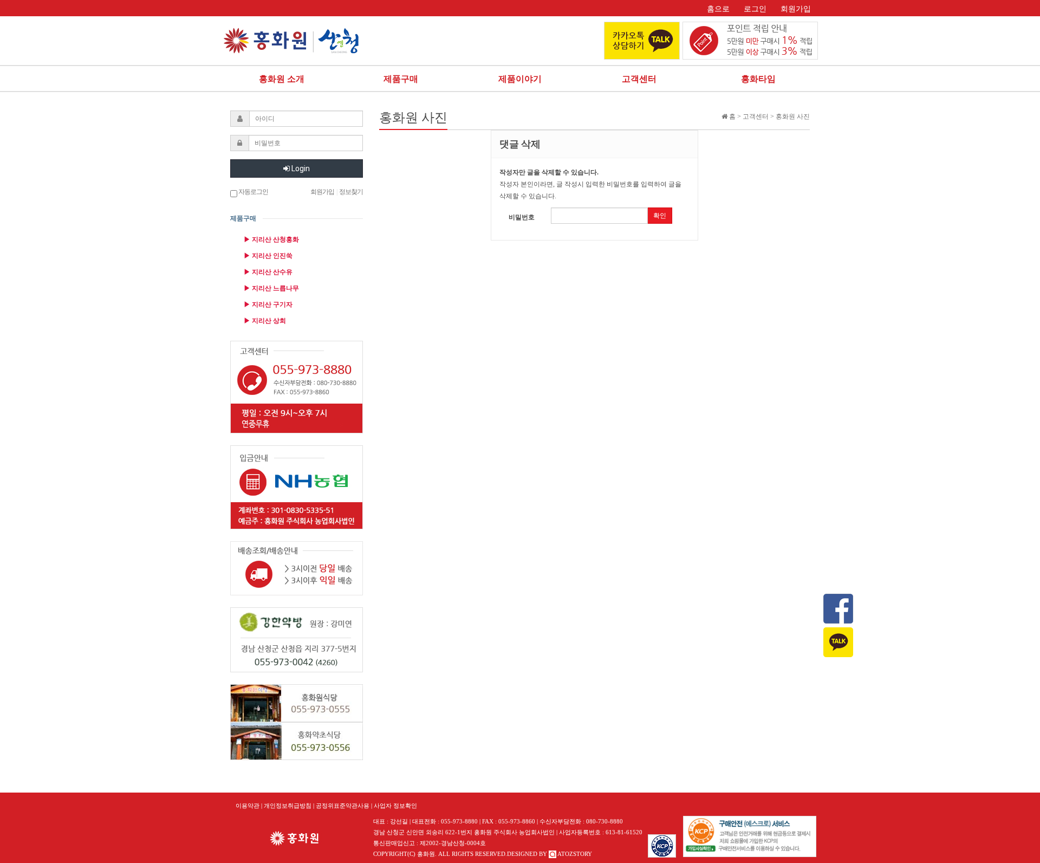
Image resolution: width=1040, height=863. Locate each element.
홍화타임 (758, 78)
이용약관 (247, 805)
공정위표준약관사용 (342, 805)
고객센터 (639, 78)
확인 (659, 215)
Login (300, 168)
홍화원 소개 (281, 78)
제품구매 (401, 78)
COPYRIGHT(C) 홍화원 (404, 854)
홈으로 (718, 9)
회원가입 (796, 9)
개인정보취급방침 (287, 805)
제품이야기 (520, 78)
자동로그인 (252, 192)
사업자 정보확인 (395, 805)
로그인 (755, 9)
